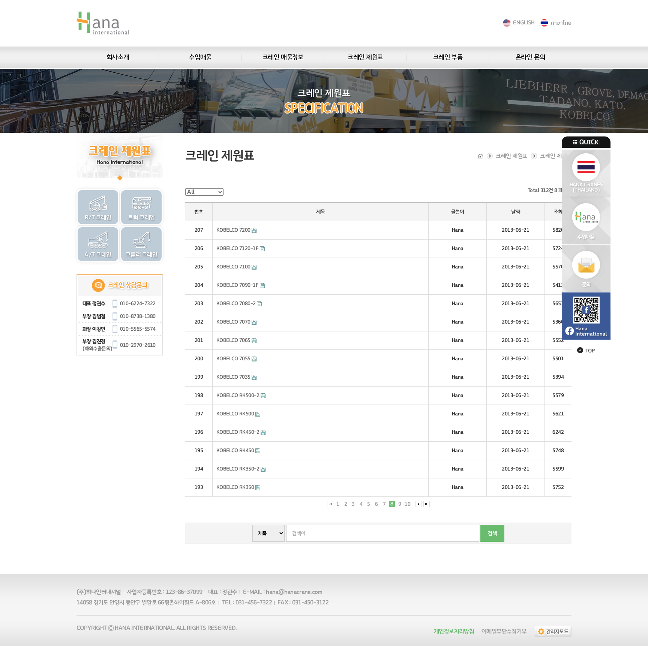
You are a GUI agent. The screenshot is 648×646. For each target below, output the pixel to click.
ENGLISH (523, 22)
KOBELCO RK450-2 (238, 432)
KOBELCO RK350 (235, 487)
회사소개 (117, 57)
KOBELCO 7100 (234, 267)
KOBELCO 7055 (234, 358)
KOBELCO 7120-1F (238, 248)
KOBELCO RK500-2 (238, 395)
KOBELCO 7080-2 (236, 303)
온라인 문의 (530, 57)
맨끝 (426, 504)
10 (408, 504)
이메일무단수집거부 (504, 631)
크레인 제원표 (365, 57)
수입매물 (200, 57)
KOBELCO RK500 (235, 414)
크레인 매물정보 (282, 57)
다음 (419, 504)
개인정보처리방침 (454, 631)
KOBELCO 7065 (234, 340)
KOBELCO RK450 (235, 450)
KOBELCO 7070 (234, 322)
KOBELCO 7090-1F (238, 285)
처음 (330, 504)
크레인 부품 (447, 57)
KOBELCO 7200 (234, 230)
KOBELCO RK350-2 (238, 469)
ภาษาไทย (561, 22)
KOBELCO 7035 (234, 377)
